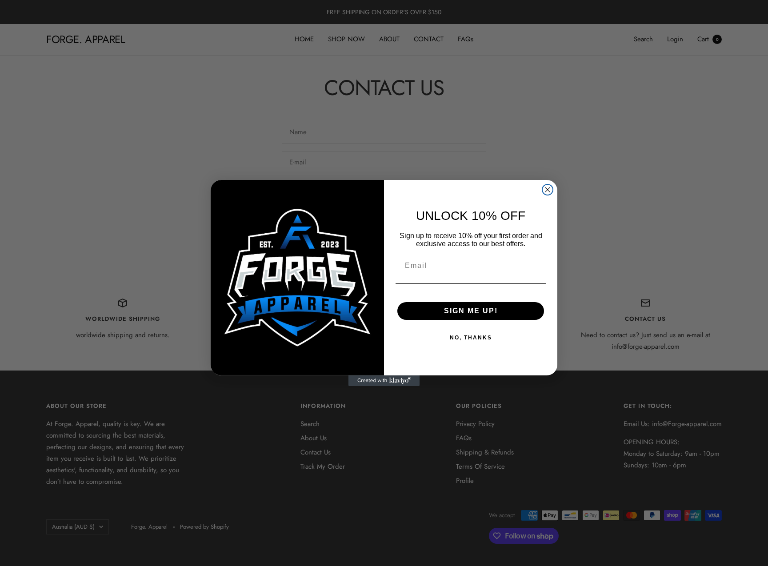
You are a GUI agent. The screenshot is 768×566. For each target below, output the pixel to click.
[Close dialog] (547, 189)
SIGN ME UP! (471, 311)
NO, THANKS (471, 338)
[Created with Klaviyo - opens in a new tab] (384, 380)
